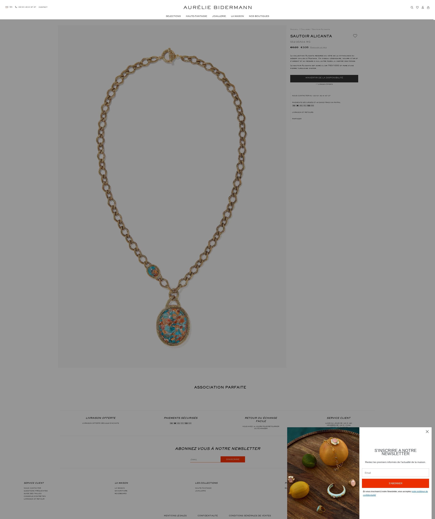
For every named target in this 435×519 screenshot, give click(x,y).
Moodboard (120, 493)
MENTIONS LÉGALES (175, 516)
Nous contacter (32, 488)
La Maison (120, 488)
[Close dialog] (427, 432)
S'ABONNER (395, 483)
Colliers (305, 29)
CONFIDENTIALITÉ (208, 516)
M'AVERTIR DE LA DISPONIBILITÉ (324, 77)
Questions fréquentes (36, 491)
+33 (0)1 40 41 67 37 (321, 95)
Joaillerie (200, 491)
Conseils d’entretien (35, 496)
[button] (324, 118)
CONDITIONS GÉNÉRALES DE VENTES (250, 516)
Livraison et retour (34, 499)
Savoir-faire (121, 491)
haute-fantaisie (203, 488)
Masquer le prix (318, 47)
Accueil (294, 29)
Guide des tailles (32, 493)
